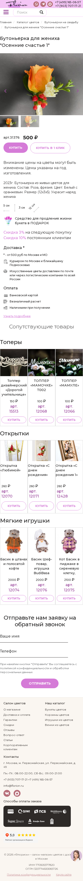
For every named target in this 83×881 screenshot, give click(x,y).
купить (14, 420)
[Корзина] (76, 12)
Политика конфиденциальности (29, 874)
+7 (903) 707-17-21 (68, 6)
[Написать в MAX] (50, 4)
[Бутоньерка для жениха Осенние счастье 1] (41, 84)
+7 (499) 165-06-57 (68, 2)
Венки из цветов (57, 725)
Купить (15, 147)
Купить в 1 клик (50, 148)
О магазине (12, 709)
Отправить (40, 683)
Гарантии (10, 720)
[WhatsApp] (36, 4)
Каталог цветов (28, 22)
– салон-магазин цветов (46, 854)
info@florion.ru (13, 785)
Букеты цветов (55, 709)
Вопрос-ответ (13, 735)
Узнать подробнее (17, 316)
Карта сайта (63, 874)
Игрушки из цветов (59, 720)
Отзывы (9, 730)
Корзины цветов (57, 714)
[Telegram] (43, 4)
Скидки (8, 725)
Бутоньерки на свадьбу (61, 22)
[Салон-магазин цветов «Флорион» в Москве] (16, 4)
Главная (6, 22)
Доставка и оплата (16, 714)
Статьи (8, 740)
